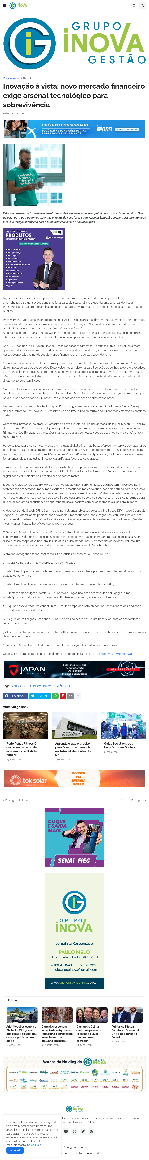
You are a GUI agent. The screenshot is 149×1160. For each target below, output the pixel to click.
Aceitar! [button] (15, 1150)
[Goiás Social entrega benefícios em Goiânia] (123, 725)
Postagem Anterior (17, 800)
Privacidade (93, 1153)
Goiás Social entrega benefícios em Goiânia (119, 745)
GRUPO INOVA (32, 686)
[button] (4, 5)
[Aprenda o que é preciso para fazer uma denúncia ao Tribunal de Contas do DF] (74, 725)
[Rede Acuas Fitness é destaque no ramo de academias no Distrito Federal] (25, 725)
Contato (77, 1153)
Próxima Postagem (132, 800)
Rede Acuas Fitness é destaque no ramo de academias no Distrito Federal (21, 749)
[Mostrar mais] (78, 696)
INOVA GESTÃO (53, 686)
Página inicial (11, 78)
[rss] (91, 1131)
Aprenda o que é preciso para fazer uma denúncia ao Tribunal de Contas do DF (73, 749)
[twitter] (83, 1131)
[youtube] (66, 1131)
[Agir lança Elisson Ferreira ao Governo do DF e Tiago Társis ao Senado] (127, 1015)
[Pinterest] (63, 696)
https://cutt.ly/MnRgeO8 (116, 653)
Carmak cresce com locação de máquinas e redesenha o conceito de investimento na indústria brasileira (57, 1033)
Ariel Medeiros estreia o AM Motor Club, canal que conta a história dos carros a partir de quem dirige (21, 1033)
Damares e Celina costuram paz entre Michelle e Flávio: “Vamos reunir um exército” (88, 1033)
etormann (80, 1147)
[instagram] (74, 1131)
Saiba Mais (33, 1144)
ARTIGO (27, 78)
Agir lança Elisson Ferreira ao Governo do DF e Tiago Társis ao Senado (126, 1032)
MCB (68, 686)
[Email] (70, 696)
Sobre (64, 1153)
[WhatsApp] (55, 696)
